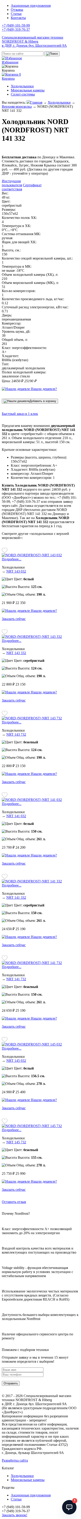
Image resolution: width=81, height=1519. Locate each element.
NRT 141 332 (16, 897)
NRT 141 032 (16, 816)
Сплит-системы (23, 94)
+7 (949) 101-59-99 (16, 25)
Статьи (16, 14)
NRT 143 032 (16, 571)
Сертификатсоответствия (22, 187)
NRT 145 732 (16, 1142)
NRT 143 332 (16, 653)
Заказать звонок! (14, 1515)
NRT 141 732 (16, 979)
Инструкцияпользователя (12, 183)
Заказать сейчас (14, 619)
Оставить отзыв (14, 1202)
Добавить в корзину (42, 401)
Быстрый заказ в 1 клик (20, 414)
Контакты (18, 18)
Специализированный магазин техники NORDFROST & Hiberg (34, 41)
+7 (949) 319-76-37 (16, 29)
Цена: (6, 381)
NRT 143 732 (16, 734)
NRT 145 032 (16, 1061)
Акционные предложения (31, 5)
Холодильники (22, 86)
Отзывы (17, 10)
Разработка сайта (15, 1460)
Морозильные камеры (28, 90)
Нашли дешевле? (43, 389)
